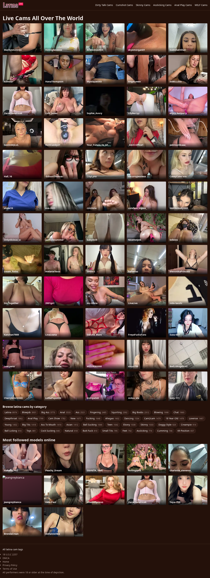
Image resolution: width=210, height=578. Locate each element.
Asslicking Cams (162, 5)
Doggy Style (167, 424)
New (76, 418)
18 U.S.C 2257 (10, 554)
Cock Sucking (50, 430)
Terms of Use (10, 568)
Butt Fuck (90, 430)
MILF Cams (201, 5)
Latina (11, 412)
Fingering (98, 412)
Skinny (147, 424)
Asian (72, 424)
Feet (127, 430)
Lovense (196, 418)
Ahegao (112, 418)
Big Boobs (140, 412)
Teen (112, 424)
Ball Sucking (92, 424)
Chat (179, 412)
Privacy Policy (10, 565)
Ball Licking (13, 430)
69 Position (186, 430)
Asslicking (144, 430)
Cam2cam (152, 418)
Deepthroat (14, 418)
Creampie (188, 424)
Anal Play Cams (183, 5)
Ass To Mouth (51, 424)
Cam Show (56, 418)
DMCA (6, 558)
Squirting (119, 412)
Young (11, 424)
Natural (71, 430)
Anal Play (35, 418)
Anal (65, 412)
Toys (31, 430)
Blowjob (29, 412)
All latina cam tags (13, 549)
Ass (80, 412)
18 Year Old (175, 418)
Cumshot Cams (124, 5)
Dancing (131, 418)
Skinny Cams (143, 5)
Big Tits (29, 424)
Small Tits (109, 430)
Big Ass (48, 412)
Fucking (93, 418)
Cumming (164, 430)
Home (6, 561)
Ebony (129, 424)
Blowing (161, 412)
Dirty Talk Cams (104, 5)
